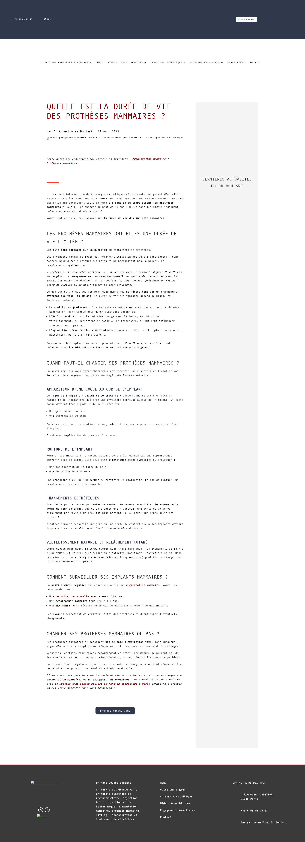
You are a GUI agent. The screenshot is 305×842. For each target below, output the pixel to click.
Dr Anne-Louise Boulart (73, 131)
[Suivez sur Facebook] (47, 809)
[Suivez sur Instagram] (40, 809)
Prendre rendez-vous (115, 710)
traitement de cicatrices (115, 819)
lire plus (212, 229)
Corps (100, 62)
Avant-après (236, 62)
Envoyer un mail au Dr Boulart (264, 822)
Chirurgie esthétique (166, 62)
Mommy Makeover (132, 62)
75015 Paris (249, 798)
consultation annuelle (72, 596)
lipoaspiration (121, 814)
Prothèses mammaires (62, 163)
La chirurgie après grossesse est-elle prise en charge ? (222, 262)
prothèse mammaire (124, 810)
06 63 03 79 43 (23, 19)
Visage (112, 62)
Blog (49, 19)
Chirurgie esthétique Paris (116, 789)
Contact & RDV (246, 19)
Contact (254, 62)
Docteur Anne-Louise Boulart (66, 62)
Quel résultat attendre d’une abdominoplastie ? (226, 400)
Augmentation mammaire (149, 158)
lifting (101, 814)
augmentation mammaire (142, 585)
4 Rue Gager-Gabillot (257, 794)
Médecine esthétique (205, 62)
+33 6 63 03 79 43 (254, 810)
